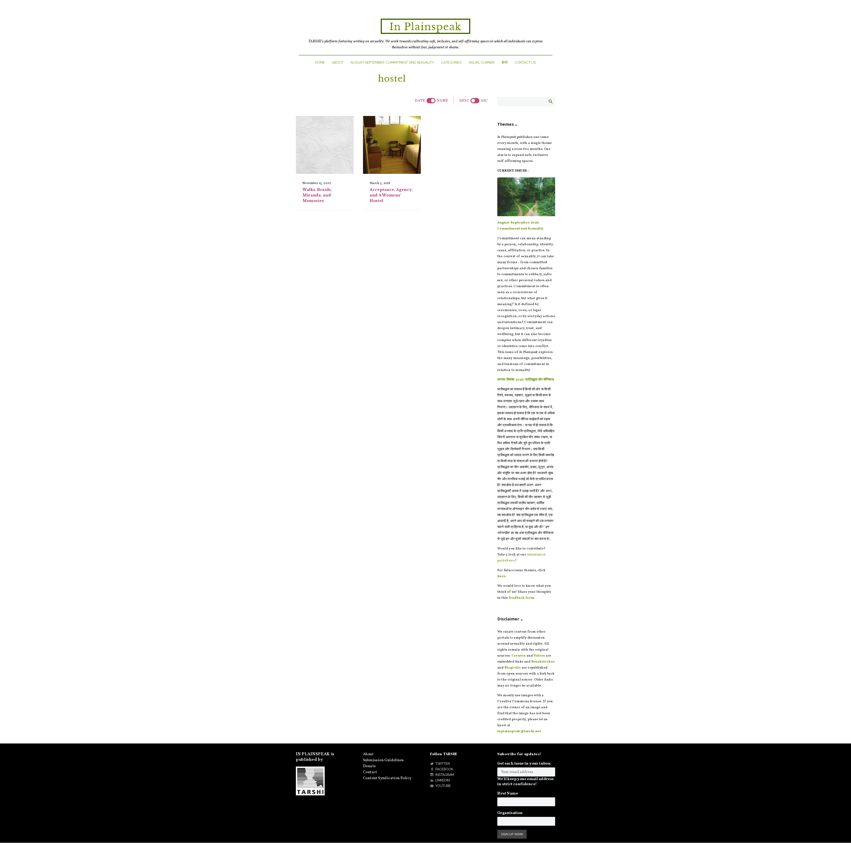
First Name (507, 793)
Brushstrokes (543, 661)
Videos (539, 655)
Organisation (510, 813)
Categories (451, 63)
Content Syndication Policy (387, 778)
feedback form (521, 598)
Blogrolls (512, 667)
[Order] (474, 100)
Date (420, 100)
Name (442, 100)
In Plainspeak (425, 27)
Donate (369, 766)
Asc (484, 100)
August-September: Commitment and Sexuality (392, 63)
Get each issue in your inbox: (524, 763)
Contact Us (525, 63)
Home (320, 63)
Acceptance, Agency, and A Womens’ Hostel (391, 195)
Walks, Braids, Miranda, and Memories (317, 195)
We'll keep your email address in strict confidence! (525, 782)
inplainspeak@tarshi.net (519, 731)
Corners (518, 655)
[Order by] (431, 100)
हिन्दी (504, 63)
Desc (464, 100)
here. (502, 576)
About (338, 63)
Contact (370, 772)
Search (550, 101)
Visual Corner (481, 63)
